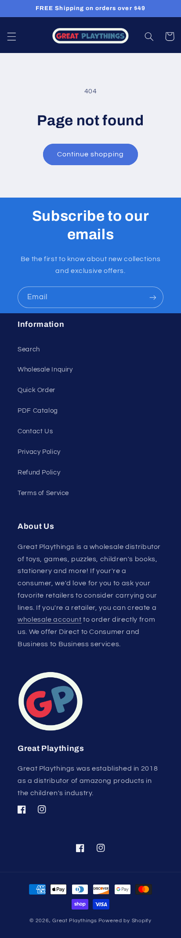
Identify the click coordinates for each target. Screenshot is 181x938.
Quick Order (36, 390)
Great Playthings (74, 920)
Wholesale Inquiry (45, 369)
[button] (11, 36)
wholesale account (50, 619)
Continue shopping (90, 154)
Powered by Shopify (125, 920)
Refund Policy (39, 472)
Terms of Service (43, 493)
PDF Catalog (38, 410)
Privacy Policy (39, 452)
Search (29, 349)
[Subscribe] (153, 297)
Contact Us (35, 431)
